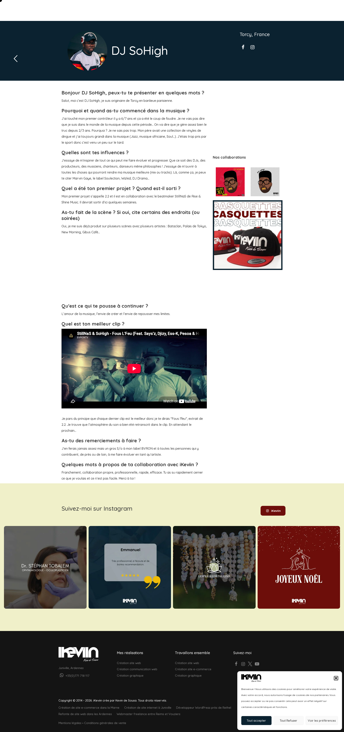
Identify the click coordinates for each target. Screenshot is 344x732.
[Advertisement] (134, 265)
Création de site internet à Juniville (147, 707)
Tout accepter (256, 720)
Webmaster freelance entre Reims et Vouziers (148, 714)
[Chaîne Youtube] (257, 664)
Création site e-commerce (193, 669)
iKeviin (276, 511)
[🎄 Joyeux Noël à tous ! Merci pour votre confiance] (299, 567)
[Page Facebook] (236, 664)
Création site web (129, 663)
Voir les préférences (322, 720)
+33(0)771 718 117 (77, 676)
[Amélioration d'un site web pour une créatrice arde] (214, 567)
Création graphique (130, 675)
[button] (336, 678)
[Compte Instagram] (243, 664)
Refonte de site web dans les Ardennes (85, 714)
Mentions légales (70, 723)
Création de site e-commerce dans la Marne (89, 707)
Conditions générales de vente (105, 723)
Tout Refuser (288, 720)
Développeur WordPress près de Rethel (203, 707)
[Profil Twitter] (250, 664)
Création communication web (137, 669)
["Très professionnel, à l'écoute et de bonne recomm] (130, 567)
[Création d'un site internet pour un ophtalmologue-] (45, 567)
